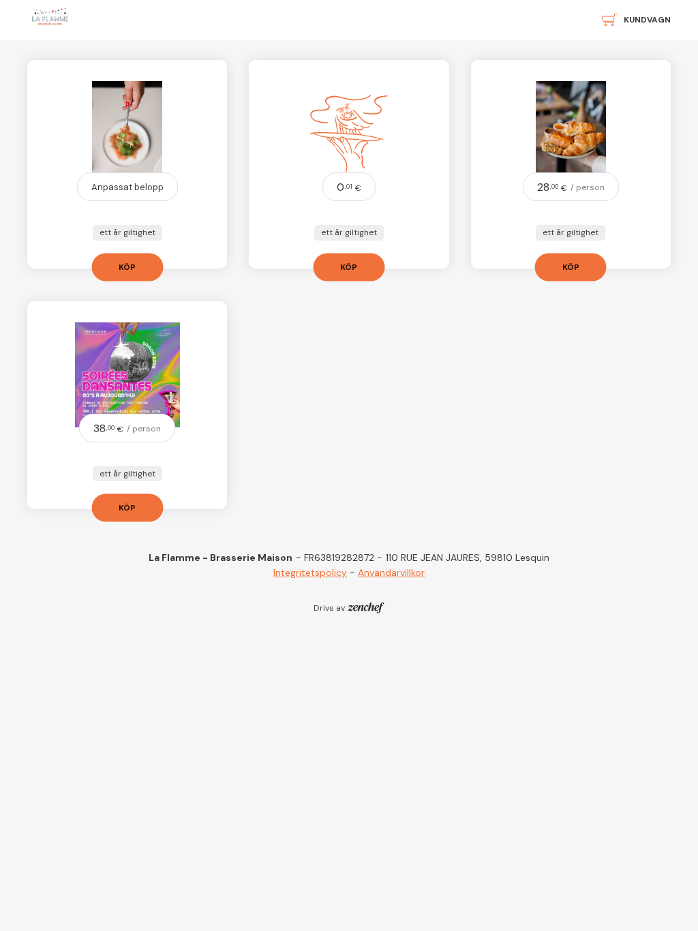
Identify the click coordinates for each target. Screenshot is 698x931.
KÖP (127, 266)
